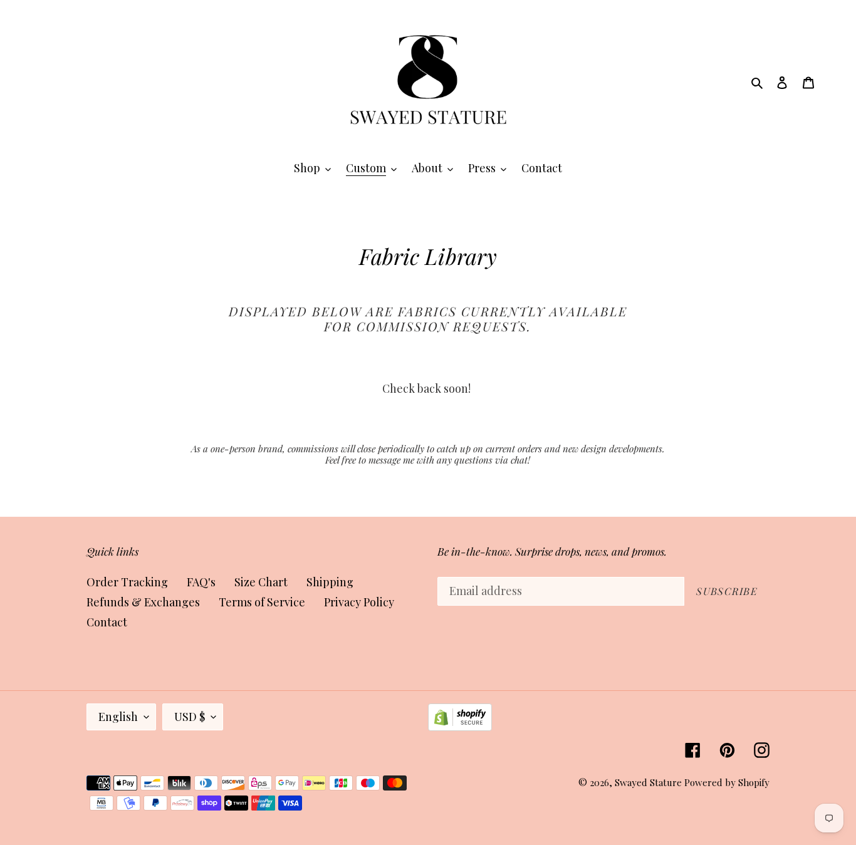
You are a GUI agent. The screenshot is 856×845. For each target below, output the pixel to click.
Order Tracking (127, 581)
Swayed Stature (648, 782)
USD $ (189, 716)
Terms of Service (262, 601)
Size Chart (261, 581)
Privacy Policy (359, 601)
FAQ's (201, 581)
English (118, 716)
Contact (106, 622)
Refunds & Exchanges (143, 601)
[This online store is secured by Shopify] (460, 726)
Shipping (329, 581)
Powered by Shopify (727, 782)
